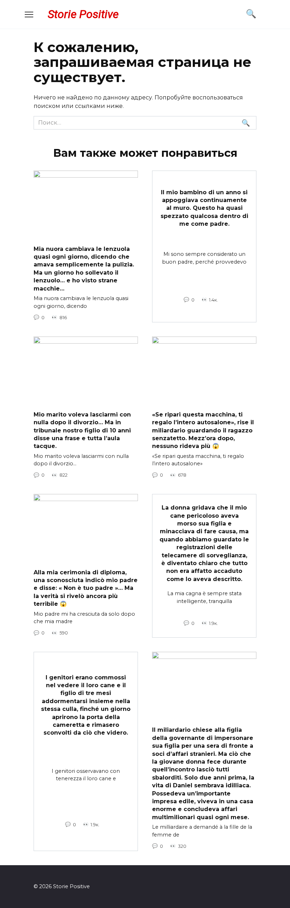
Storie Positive (83, 14)
